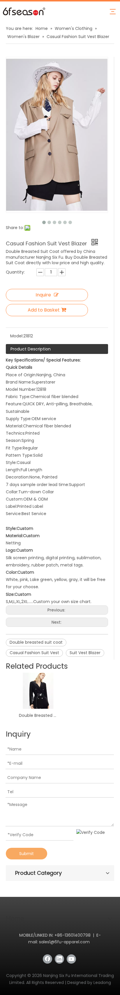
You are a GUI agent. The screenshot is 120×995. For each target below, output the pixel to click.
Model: (16, 336)
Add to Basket (44, 310)
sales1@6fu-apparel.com (64, 942)
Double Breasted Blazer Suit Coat (38, 715)
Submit (26, 854)
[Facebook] (47, 959)
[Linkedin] (59, 959)
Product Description (30, 349)
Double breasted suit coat (36, 642)
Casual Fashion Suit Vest (34, 653)
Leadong (102, 982)
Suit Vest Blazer (85, 653)
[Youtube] (71, 959)
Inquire (43, 295)
